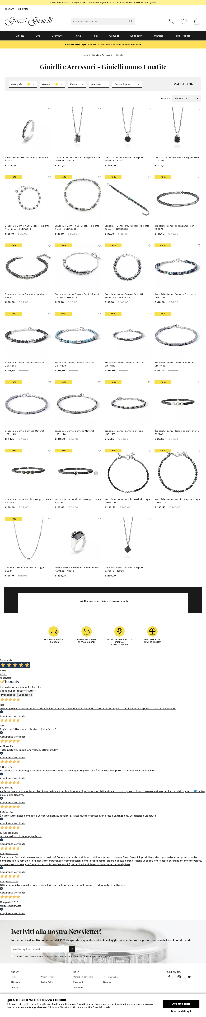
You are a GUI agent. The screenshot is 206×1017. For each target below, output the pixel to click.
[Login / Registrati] (171, 21)
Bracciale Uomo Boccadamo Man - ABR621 (26, 296)
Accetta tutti (181, 1003)
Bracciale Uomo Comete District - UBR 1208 (75, 364)
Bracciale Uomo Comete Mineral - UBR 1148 (75, 432)
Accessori (136, 35)
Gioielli (19, 35)
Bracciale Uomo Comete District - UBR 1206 (25, 364)
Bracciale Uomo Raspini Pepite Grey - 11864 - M (177, 501)
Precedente (8, 694)
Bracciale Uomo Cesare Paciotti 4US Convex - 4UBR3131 (77, 296)
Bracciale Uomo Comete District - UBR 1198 (175, 296)
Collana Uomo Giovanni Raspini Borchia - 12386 (124, 569)
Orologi (114, 35)
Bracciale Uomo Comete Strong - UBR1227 (125, 432)
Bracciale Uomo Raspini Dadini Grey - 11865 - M (127, 501)
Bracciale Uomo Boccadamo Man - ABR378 (175, 227)
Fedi (95, 35)
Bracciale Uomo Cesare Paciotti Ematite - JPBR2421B (124, 296)
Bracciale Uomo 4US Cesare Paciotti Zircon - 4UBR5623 (127, 227)
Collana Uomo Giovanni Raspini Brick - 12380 (177, 159)
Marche (159, 35)
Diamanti (57, 35)
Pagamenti (78, 982)
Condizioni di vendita (83, 977)
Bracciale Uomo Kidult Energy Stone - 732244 (28, 501)
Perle (78, 35)
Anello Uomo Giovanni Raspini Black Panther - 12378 (77, 569)
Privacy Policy (29, 956)
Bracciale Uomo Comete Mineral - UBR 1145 (175, 364)
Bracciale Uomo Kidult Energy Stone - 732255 (78, 501)
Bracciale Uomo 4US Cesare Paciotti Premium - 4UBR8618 (27, 227)
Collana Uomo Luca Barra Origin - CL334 (25, 569)
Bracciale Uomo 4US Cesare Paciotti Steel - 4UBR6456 (77, 227)
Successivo (25, 694)
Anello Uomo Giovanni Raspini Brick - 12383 (28, 159)
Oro (38, 35)
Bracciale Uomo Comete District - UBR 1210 (125, 364)
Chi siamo (23, 9)
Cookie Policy (47, 982)
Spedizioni (78, 987)
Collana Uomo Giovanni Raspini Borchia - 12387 (124, 159)
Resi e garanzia (110, 977)
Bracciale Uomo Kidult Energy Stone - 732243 (177, 432)
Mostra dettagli (181, 1011)
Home (85, 55)
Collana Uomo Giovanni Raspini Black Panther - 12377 (77, 159)
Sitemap (107, 982)
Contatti (10, 9)
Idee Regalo (183, 35)
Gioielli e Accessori (102, 55)
